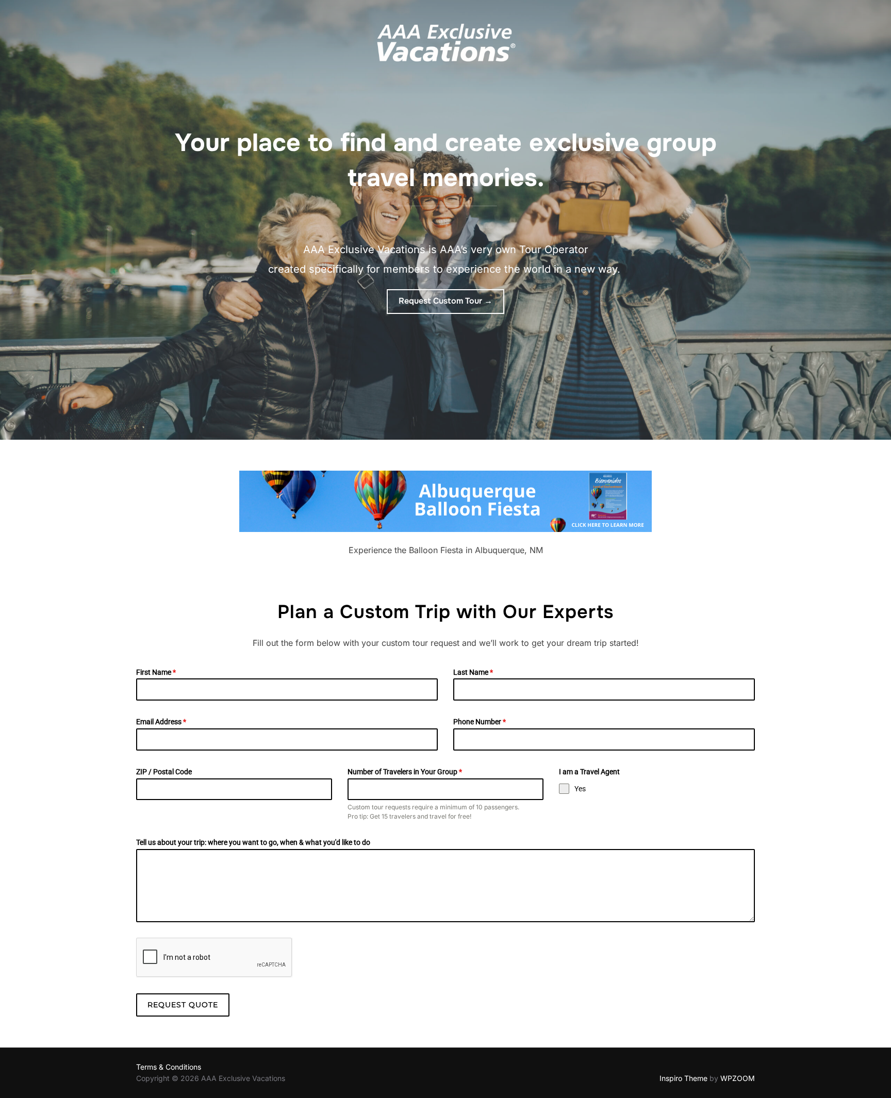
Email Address (161, 722)
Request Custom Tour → (445, 300)
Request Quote (182, 1004)
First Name (156, 672)
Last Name (473, 672)
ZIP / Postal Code (164, 772)
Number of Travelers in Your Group (405, 772)
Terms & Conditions (168, 1066)
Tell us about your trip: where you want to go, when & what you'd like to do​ (253, 842)
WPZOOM (737, 1078)
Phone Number (479, 722)
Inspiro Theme (683, 1078)
